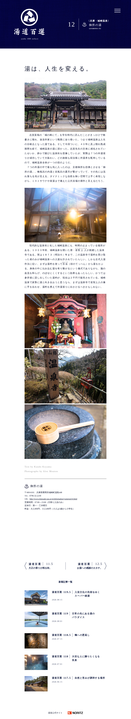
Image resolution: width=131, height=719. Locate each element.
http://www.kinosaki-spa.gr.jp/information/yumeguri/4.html (53, 499)
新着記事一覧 (65, 582)
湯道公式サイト (55, 713)
